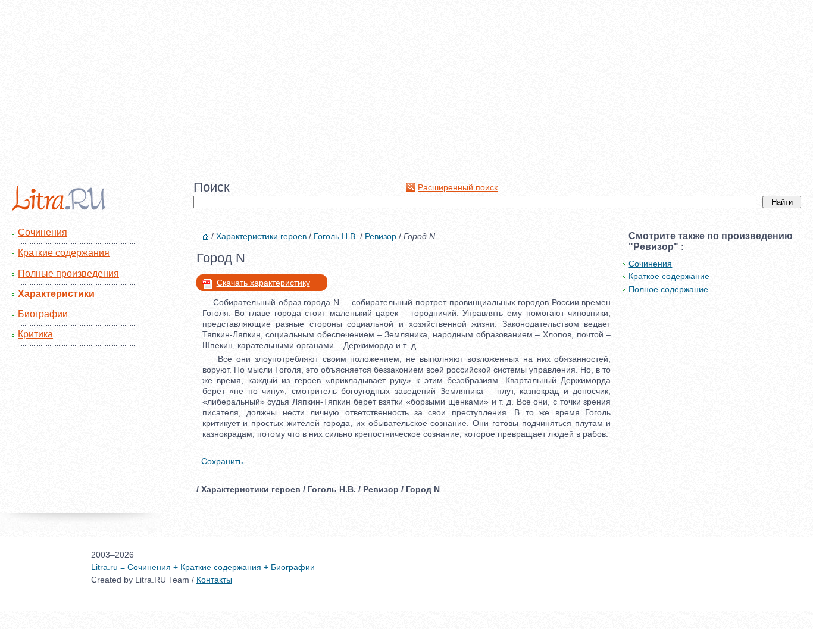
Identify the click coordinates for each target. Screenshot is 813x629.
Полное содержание (668, 289)
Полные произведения (68, 273)
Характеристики (56, 294)
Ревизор (380, 236)
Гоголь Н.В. (336, 236)
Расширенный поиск (458, 187)
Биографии (43, 314)
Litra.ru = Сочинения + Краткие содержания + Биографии (203, 567)
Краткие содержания (64, 253)
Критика (35, 334)
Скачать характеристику (263, 282)
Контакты (214, 579)
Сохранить (222, 461)
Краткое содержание (668, 276)
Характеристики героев (261, 236)
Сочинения (42, 232)
